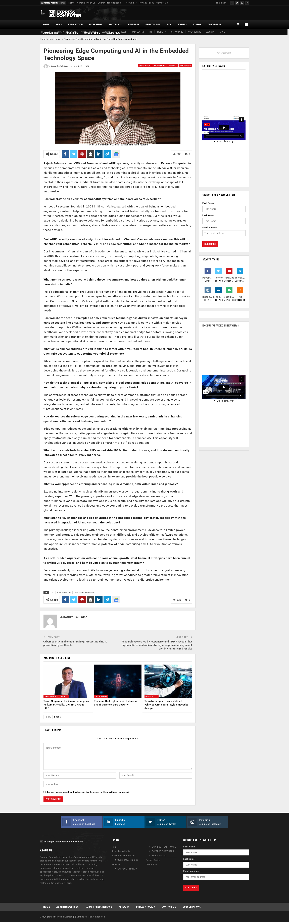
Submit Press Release (109, 3)
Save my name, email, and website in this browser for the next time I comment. (87, 792)
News (59, 24)
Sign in (222, 3)
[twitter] (237, 2)
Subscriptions (192, 906)
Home (71, 3)
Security (210, 32)
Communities (50, 32)
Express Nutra (159, 855)
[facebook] (232, 2)
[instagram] (247, 2)
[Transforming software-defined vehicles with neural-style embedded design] (168, 681)
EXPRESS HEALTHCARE (164, 847)
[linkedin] (242, 2)
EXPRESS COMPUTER (163, 851)
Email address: (210, 227)
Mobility (161, 32)
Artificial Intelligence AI (164, 66)
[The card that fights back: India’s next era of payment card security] (117, 681)
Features (133, 24)
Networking (177, 32)
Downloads (214, 24)
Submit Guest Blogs (127, 860)
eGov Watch (75, 24)
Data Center (138, 32)
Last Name (208, 215)
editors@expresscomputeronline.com (63, 841)
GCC (169, 24)
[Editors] (41, 841)
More (222, 32)
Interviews (95, 24)
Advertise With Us (86, 3)
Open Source (194, 32)
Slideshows (113, 32)
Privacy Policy (146, 3)
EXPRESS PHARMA (127, 868)
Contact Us (162, 3)
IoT (150, 32)
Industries (71, 32)
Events (182, 24)
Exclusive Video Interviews (220, 325)
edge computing (64, 592)
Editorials (115, 24)
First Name (208, 203)
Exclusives (185, 66)
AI (52, 592)
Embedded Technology (84, 592)
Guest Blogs (153, 24)
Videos (197, 24)
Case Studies (92, 32)
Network (130, 3)
